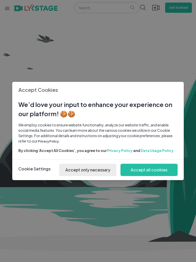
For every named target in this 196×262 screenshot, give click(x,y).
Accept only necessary (87, 169)
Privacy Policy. (49, 141)
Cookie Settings (34, 168)
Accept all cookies (149, 169)
